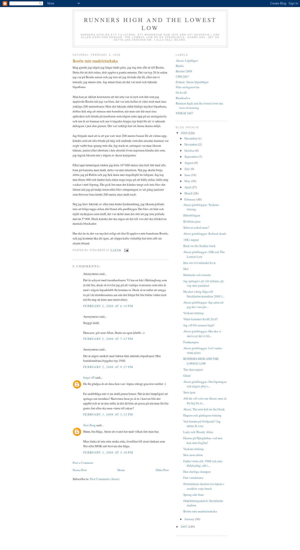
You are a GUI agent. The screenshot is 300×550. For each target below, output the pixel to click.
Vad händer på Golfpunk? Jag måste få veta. (202, 423)
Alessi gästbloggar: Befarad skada (204, 233)
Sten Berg (89, 425)
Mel (185, 269)
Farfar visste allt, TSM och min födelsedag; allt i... (202, 463)
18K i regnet (191, 240)
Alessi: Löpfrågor (187, 60)
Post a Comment (83, 463)
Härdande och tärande (197, 275)
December (191, 138)
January (189, 519)
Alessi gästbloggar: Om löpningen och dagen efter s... (205, 384)
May (187, 181)
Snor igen (189, 392)
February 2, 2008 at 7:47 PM (108, 339)
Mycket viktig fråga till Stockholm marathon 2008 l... (203, 293)
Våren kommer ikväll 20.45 (200, 319)
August (189, 163)
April (188, 187)
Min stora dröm (193, 455)
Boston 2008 (184, 71)
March (188, 193)
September (191, 156)
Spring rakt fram (193, 494)
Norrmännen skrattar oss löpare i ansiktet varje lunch (203, 486)
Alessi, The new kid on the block (204, 409)
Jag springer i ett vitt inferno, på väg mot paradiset (203, 283)
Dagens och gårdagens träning (202, 415)
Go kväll (181, 92)
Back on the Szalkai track (199, 246)
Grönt (187, 375)
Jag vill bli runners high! (198, 325)
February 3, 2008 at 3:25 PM (108, 414)
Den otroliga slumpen (197, 471)
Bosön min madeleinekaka (200, 511)
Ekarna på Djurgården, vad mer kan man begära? (202, 440)
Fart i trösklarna (193, 478)
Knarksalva (183, 98)
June (187, 175)
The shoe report (193, 369)
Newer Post (80, 470)
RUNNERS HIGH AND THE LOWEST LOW (201, 361)
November (191, 144)
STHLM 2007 (184, 113)
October (189, 150)
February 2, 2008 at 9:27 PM (108, 367)
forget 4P (88, 377)
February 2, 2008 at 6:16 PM (108, 306)
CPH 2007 (182, 76)
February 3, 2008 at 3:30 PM (108, 452)
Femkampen (191, 342)
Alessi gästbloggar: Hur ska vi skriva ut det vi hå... (202, 333)
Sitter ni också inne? (196, 227)
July (187, 169)
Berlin (180, 66)
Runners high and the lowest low (150, 24)
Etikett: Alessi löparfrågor (192, 82)
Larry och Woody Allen (198, 432)
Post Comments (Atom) (104, 479)
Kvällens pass (192, 221)
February (190, 199)
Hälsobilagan (191, 215)
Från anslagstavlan (187, 87)
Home (121, 470)
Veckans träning (193, 313)
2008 (184, 133)
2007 (184, 526)
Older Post (162, 470)
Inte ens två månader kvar (199, 263)
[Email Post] (126, 250)
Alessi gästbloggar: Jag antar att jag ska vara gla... (203, 304)
